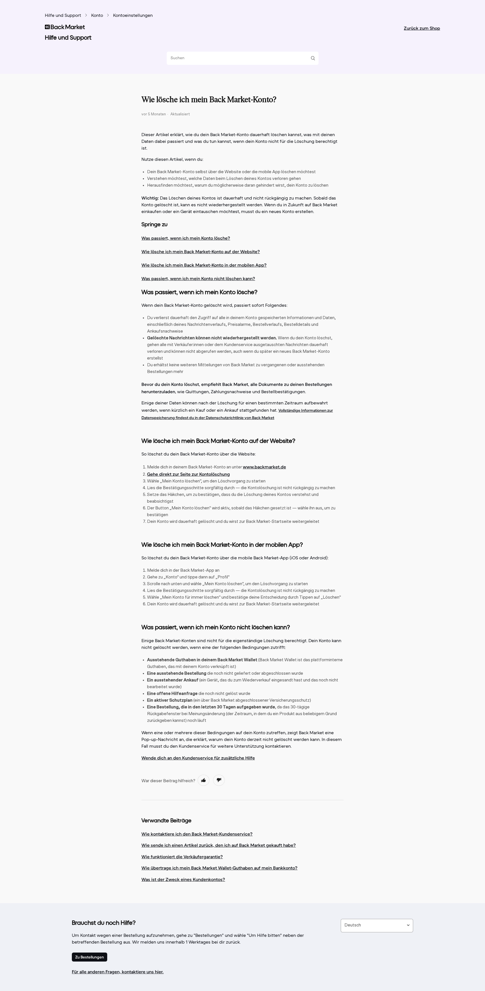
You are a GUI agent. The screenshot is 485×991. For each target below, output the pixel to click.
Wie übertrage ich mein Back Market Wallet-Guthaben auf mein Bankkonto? (219, 868)
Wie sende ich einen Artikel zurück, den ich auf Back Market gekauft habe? (218, 845)
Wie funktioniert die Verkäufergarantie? (182, 856)
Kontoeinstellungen (133, 16)
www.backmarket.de (264, 467)
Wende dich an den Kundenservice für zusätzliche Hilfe (198, 758)
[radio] (203, 780)
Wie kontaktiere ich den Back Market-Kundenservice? (197, 834)
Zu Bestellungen (89, 957)
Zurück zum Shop (422, 28)
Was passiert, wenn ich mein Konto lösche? (185, 238)
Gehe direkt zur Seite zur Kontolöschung (188, 474)
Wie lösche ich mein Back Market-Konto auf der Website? (200, 251)
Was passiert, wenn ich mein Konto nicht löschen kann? (198, 278)
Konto (97, 16)
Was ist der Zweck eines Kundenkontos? (183, 879)
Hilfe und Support (63, 16)
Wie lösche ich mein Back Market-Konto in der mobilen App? (204, 265)
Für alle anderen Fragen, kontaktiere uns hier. (118, 971)
